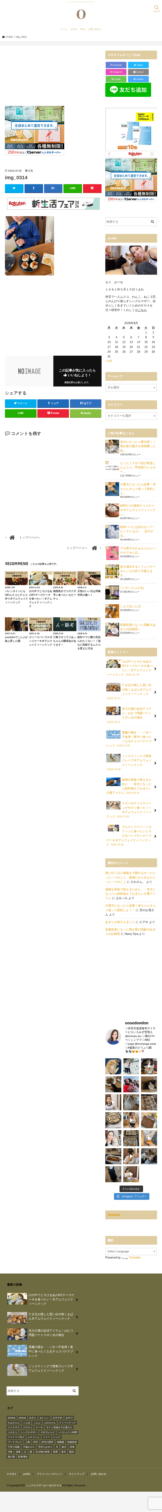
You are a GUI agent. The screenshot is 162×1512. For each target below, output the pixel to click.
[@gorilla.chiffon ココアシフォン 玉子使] (149, 1120)
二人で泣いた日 (130, 606)
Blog (82, 29)
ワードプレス (15, 1442)
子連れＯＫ (29, 1447)
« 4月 (108, 361)
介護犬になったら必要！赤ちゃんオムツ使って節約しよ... (138, 489)
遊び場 (11, 1456)
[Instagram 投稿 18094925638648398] (113, 1102)
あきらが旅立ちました (120, 922)
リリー (46, 1437)
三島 (27, 1442)
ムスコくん (34, 1437)
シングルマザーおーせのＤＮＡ (44, 1485)
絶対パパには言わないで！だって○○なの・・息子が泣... (138, 531)
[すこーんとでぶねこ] (131, 1174)
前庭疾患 (72, 1442)
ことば (26, 1422)
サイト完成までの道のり (59, 1427)
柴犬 (64, 1447)
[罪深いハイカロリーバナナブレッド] (113, 1156)
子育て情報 (14, 1447)
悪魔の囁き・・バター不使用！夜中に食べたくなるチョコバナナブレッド (129, 739)
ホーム (64, 29)
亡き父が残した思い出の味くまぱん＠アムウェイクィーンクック (129, 691)
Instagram (117, 72)
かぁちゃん (14, 1422)
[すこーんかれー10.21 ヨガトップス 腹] (131, 1120)
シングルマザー (29, 1432)
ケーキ (39, 1427)
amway (11, 1417)
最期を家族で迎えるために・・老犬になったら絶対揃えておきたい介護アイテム (129, 786)
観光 (71, 1451)
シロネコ (12, 1432)
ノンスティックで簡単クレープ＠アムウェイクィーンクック (129, 762)
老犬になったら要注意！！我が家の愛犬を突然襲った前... (138, 446)
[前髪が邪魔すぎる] (131, 1156)
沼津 (72, 1447)
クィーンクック (67, 1422)
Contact (140, 72)
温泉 (18, 1451)
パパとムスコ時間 (67, 1432)
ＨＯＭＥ (12, 1473)
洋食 (10, 1451)
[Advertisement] (53, 78)
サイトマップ (76, 1473)
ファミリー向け (16, 1437)
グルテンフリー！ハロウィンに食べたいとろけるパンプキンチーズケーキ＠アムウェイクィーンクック (129, 835)
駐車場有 (23, 1456)
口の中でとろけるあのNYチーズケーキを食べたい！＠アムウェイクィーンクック (129, 668)
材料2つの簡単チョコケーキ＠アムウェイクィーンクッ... (138, 510)
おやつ (69, 1417)
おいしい (44, 1417)
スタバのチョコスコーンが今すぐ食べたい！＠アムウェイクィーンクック (129, 810)
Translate (135, 1257)
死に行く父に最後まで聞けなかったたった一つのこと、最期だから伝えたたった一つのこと (130, 877)
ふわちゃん (50, 1422)
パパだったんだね (132, 587)
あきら (32, 1417)
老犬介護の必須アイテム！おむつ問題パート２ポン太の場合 (129, 715)
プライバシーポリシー (49, 1473)
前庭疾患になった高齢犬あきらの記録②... (138, 627)
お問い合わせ (94, 29)
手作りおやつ (45, 1447)
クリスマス (14, 1427)
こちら (142, 310)
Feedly (117, 79)
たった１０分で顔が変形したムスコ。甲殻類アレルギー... (138, 467)
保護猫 (60, 1442)
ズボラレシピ (47, 1432)
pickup (22, 1417)
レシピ (56, 1437)
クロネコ (27, 1427)
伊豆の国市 (47, 1442)
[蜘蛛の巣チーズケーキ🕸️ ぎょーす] (113, 1120)
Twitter (139, 65)
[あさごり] (149, 1138)
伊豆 (35, 1442)
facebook (114, 1214)
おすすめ (57, 1417)
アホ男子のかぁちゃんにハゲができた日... (138, 550)
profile (73, 29)
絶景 (55, 1451)
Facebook (117, 65)
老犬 (63, 1451)
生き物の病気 (43, 1451)
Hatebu (138, 79)
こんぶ (36, 1422)
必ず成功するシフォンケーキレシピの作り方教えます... (138, 571)
